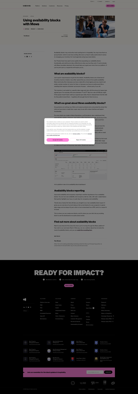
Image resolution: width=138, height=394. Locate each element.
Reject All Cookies (81, 140)
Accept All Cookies (58, 140)
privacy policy (76, 133)
